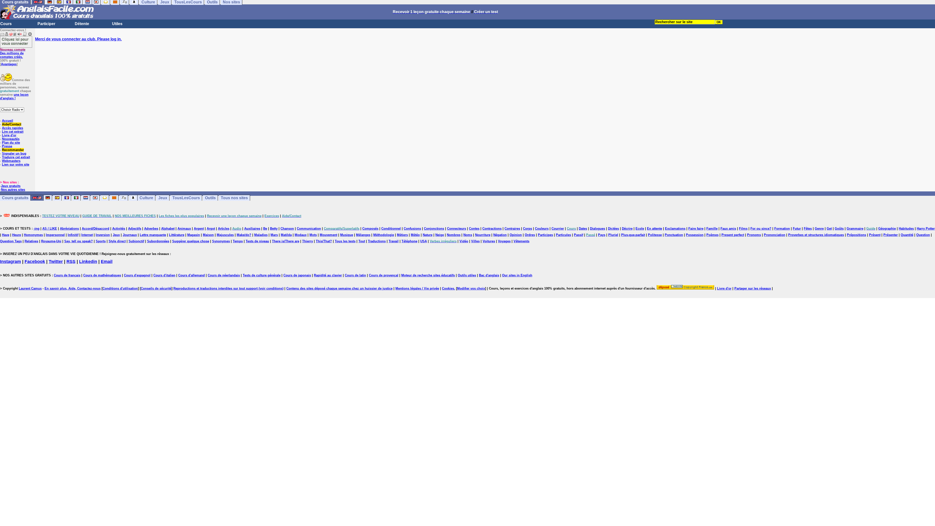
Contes (474, 228)
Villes (475, 241)
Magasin (193, 235)
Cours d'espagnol (137, 275)
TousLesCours (186, 198)
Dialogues (597, 228)
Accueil (7, 120)
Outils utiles (467, 275)
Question (923, 235)
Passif (578, 235)
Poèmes (712, 235)
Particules (563, 235)
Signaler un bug (14, 153)
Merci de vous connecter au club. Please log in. (78, 39)
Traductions (377, 241)
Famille (712, 228)
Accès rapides (12, 128)
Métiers (402, 235)
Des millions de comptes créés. (12, 53)
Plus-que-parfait (633, 235)
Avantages (9, 64)
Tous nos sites (234, 198)
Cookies (448, 288)
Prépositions (856, 235)
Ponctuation (674, 235)
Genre (819, 228)
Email (106, 261)
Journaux (130, 235)
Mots (313, 235)
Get (829, 228)
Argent (199, 228)
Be (265, 228)
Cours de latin (355, 275)
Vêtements (521, 241)
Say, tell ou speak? (78, 241)
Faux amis (728, 228)
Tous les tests (345, 241)
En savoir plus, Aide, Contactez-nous (73, 288)
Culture (146, 198)
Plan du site (11, 142)
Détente (82, 24)
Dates (583, 228)
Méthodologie (383, 235)
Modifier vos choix (471, 288)
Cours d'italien (164, 275)
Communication (309, 228)
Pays (601, 235)
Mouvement (328, 235)
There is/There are (285, 241)
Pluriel (613, 235)
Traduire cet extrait (16, 157)
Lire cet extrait (12, 131)
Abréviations (69, 228)
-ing (36, 228)
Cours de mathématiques (102, 275)
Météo (415, 235)
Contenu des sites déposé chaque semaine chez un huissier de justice (339, 288)
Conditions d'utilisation (120, 288)
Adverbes (151, 228)
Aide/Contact (11, 124)
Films (743, 228)
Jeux (162, 198)
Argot (211, 228)
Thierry (307, 241)
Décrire (627, 228)
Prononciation (774, 235)
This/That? (324, 241)
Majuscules (225, 235)
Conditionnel (391, 228)
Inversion (103, 235)
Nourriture (482, 235)
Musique (346, 235)
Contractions (492, 228)
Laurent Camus (30, 288)
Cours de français (67, 275)
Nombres (453, 235)
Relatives (31, 241)
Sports (101, 241)
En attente (654, 228)
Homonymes (33, 235)
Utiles (117, 24)
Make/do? (244, 235)
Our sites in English (517, 275)
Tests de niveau (257, 241)
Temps (238, 241)
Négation (500, 235)
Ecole (640, 228)
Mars (274, 235)
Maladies (261, 235)
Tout (361, 241)
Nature (427, 235)
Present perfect (732, 235)
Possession (694, 235)
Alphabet (168, 228)
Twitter (56, 261)
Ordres (530, 235)
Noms (467, 235)
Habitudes (906, 228)
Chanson (287, 228)
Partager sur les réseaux (752, 288)
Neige (439, 235)
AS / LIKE (49, 228)
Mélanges (363, 235)
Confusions (412, 228)
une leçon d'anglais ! (14, 96)
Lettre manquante (153, 235)
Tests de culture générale (261, 275)
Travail (394, 241)
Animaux (184, 228)
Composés (370, 228)
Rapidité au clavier (328, 275)
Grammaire (855, 228)
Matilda (286, 235)
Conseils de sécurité (156, 288)
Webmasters (11, 161)
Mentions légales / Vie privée (417, 288)
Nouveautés (10, 139)
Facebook (35, 261)
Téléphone (409, 241)
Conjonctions (434, 228)
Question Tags (11, 241)
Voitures (489, 241)
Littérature (176, 235)
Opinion (516, 235)
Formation (782, 228)
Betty (274, 228)
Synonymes (221, 241)
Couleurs (542, 228)
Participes (545, 235)
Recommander (13, 150)
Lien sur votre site (15, 164)
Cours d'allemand (191, 275)
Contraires (512, 228)
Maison (208, 235)
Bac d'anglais (489, 275)
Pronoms (754, 235)
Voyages (504, 241)
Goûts (839, 228)
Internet (87, 235)
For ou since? (760, 228)
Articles (223, 228)
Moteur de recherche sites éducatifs (428, 275)
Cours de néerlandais (224, 275)
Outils (210, 198)
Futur (797, 228)
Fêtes (808, 228)
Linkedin (88, 261)
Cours (6, 24)
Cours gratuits (15, 198)
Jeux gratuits (10, 186)
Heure (16, 235)
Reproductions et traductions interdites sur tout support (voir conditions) (228, 288)
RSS (70, 261)
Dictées (613, 228)
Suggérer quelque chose (190, 241)
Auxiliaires (252, 228)
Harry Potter (926, 228)
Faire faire (695, 228)
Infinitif (73, 235)
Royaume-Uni (51, 241)
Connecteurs (456, 228)
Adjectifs (134, 228)
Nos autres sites (13, 189)
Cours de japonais (297, 275)
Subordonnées (158, 241)
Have (5, 235)
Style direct (117, 241)
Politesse (655, 235)
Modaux (301, 235)
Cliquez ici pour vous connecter (15, 41)
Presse (7, 146)
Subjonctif (136, 241)
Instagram (10, 261)
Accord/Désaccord (95, 228)
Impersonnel (55, 235)
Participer (46, 24)
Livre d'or (9, 135)
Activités (118, 228)
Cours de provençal (383, 275)
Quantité (907, 235)
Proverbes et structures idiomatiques (816, 235)
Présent (874, 235)
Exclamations (675, 228)
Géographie (887, 228)
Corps (527, 228)
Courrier (558, 228)
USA (423, 241)
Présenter (890, 235)
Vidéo (463, 241)
